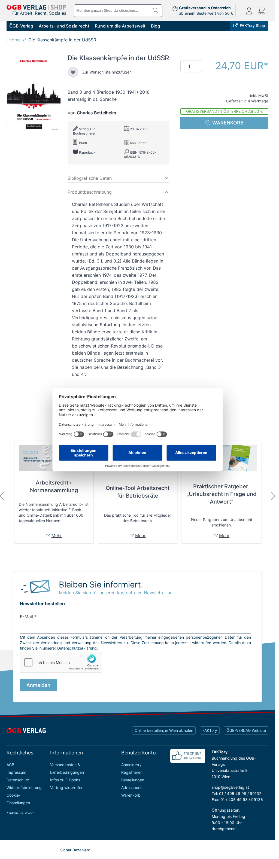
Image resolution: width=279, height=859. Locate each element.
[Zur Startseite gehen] (36, 7)
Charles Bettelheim (96, 112)
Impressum (16, 772)
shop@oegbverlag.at (230, 787)
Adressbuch (131, 787)
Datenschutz (18, 780)
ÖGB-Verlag (21, 26)
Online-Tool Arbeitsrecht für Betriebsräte (137, 492)
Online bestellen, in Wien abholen (164, 730)
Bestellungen (132, 780)
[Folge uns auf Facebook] (187, 756)
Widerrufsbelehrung (24, 787)
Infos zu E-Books (65, 780)
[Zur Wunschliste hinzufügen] (73, 72)
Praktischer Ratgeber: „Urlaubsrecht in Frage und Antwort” (222, 494)
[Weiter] (273, 496)
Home (14, 39)
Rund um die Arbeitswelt (120, 26)
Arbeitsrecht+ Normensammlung (54, 486)
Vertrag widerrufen (66, 787)
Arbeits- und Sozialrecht (64, 26)
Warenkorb (131, 795)
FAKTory (209, 730)
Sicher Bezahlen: (75, 850)
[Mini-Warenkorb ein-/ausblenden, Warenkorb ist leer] (261, 10)
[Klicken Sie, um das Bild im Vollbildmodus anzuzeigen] (34, 93)
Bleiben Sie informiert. (101, 584)
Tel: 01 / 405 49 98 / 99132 (236, 793)
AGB (10, 764)
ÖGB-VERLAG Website (246, 730)
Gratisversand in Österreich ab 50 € (224, 111)
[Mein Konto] (249, 10)
